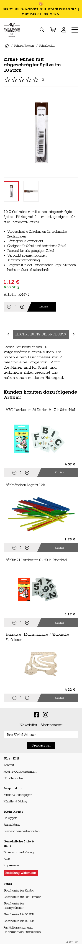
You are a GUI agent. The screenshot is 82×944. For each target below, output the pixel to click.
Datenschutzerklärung (19, 852)
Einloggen (10, 818)
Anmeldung (12, 824)
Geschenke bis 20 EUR (19, 914)
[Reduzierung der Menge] (9, 307)
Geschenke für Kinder (19, 890)
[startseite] (7, 46)
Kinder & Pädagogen (18, 795)
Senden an (41, 745)
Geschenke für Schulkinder (22, 897)
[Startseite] (12, 30)
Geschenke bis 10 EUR (19, 921)
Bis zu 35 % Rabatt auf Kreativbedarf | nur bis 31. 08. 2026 (41, 11)
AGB (7, 859)
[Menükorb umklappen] (53, 30)
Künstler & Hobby (16, 801)
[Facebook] (36, 714)
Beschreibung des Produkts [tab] (40, 334)
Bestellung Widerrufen (20, 872)
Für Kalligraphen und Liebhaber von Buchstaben (22, 930)
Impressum (11, 865)
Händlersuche (13, 778)
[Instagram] (45, 714)
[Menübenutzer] (63, 29)
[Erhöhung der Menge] (22, 307)
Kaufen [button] (59, 472)
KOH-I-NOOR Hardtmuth (20, 771)
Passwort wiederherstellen (22, 831)
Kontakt (9, 765)
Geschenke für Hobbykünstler (14, 905)
